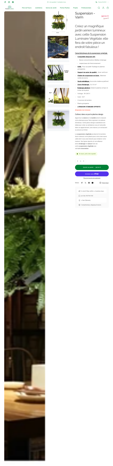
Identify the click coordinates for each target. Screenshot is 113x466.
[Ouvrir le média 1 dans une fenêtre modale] (24, 237)
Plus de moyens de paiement (91, 178)
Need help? (105, 182)
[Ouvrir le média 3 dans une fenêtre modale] (58, 47)
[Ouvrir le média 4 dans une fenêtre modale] (58, 71)
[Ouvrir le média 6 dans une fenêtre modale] (58, 120)
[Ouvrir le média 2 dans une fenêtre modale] (58, 22)
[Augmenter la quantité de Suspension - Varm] (84, 161)
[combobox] (102, 2)
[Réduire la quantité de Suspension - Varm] (77, 161)
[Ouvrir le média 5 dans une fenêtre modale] (58, 96)
